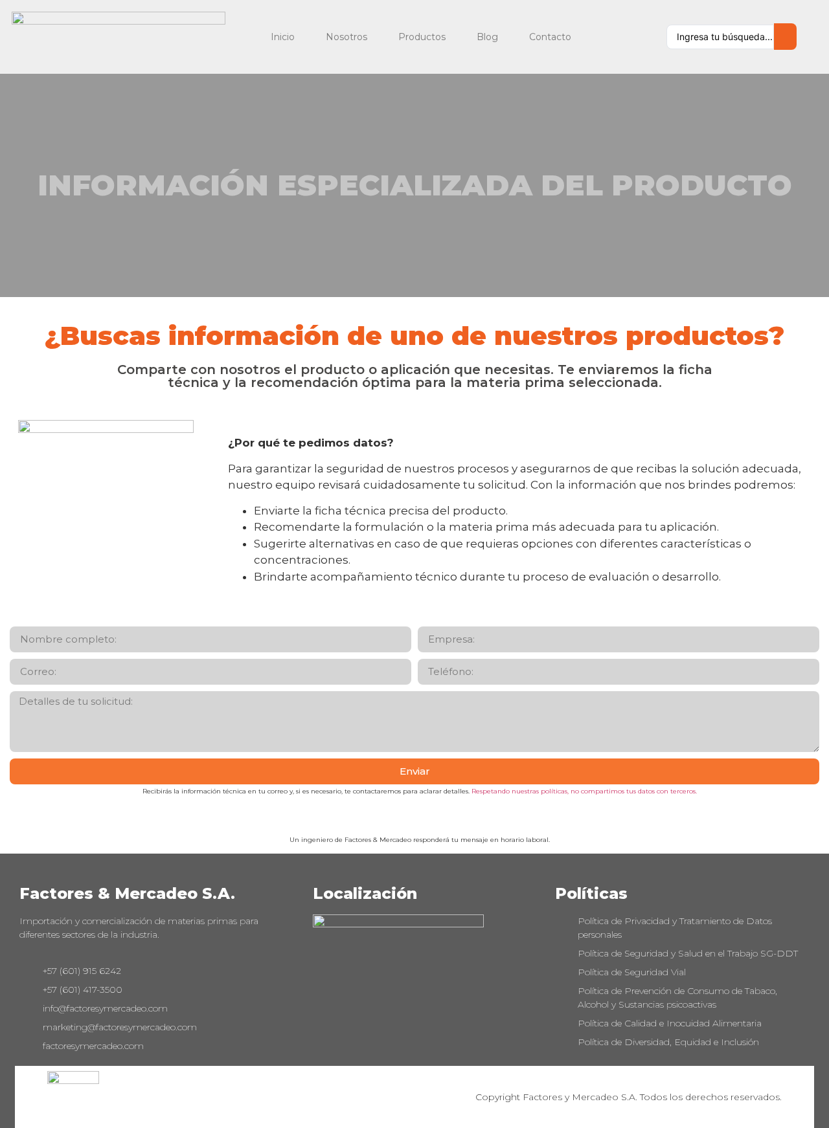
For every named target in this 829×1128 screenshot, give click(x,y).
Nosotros (346, 37)
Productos (422, 37)
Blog (487, 37)
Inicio (283, 37)
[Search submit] (785, 36)
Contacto (550, 37)
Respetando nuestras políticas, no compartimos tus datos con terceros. (584, 791)
